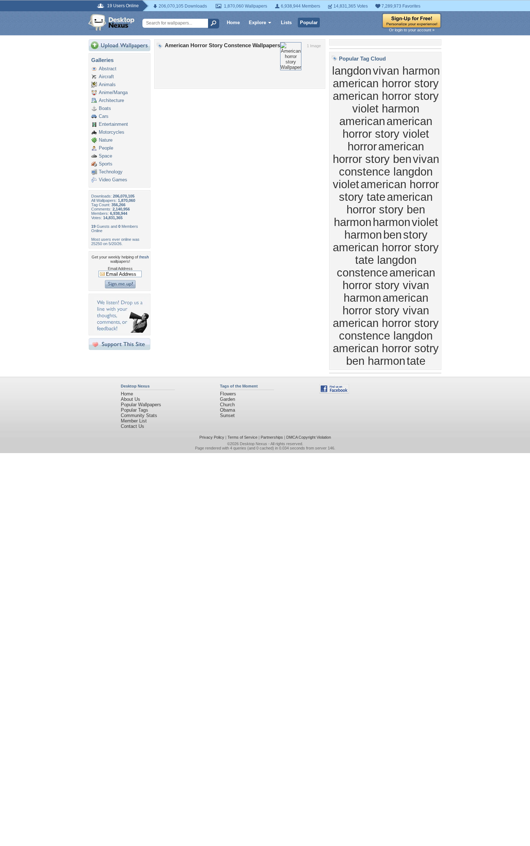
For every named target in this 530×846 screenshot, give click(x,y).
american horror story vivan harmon (389, 285)
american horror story (386, 83)
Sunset (227, 415)
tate (416, 361)
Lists (286, 22)
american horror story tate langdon (386, 253)
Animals (107, 84)
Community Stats (139, 415)
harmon (391, 222)
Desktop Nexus (253, 444)
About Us (130, 399)
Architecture (111, 100)
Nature (105, 140)
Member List (134, 421)
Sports (105, 164)
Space (105, 156)
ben (392, 235)
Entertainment (113, 124)
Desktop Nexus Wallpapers (111, 22)
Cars (104, 116)
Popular (309, 22)
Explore (257, 22)
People (106, 148)
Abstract (107, 68)
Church (227, 404)
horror (362, 146)
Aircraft (106, 76)
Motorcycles (111, 132)
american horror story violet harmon (386, 102)
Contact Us (132, 426)
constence (362, 272)
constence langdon (386, 171)
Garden (227, 399)
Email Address (120, 268)
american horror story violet (387, 127)
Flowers (228, 394)
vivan (426, 159)
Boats (105, 108)
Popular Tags (134, 410)
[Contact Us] (121, 331)
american (362, 121)
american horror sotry (386, 348)
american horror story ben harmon (383, 209)
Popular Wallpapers (141, 404)
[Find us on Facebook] (334, 391)
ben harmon (375, 361)
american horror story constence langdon (386, 329)
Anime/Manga (113, 92)
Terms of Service (242, 437)
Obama (227, 410)
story (415, 235)
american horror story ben (378, 152)
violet (346, 184)
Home (233, 22)
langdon (351, 71)
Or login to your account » (411, 30)
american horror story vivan (386, 304)
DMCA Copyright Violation (308, 437)
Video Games (113, 179)
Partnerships (272, 437)
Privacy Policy (211, 437)
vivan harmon (406, 71)
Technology (111, 171)
